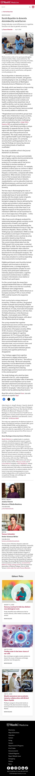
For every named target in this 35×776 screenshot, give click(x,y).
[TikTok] (26, 768)
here (22, 393)
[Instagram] (15, 768)
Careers (10, 743)
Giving (10, 740)
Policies (10, 761)
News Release (6, 15)
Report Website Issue (14, 756)
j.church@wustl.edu (7, 508)
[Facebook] (8, 768)
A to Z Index (12, 748)
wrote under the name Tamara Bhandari (18, 568)
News (10, 764)
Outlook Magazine (13, 753)
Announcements (13, 751)
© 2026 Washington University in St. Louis (17, 773)
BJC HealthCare (23, 463)
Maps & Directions (13, 732)
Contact (10, 738)
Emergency (11, 759)
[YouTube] (19, 768)
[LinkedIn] (22, 768)
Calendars (11, 735)
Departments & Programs (15, 745)
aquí (17, 395)
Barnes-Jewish (21, 461)
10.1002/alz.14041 (13, 418)
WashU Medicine (7, 439)
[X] (12, 768)
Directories (11, 730)
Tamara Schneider (8, 29)
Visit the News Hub (8, 11)
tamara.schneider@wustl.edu (10, 541)
